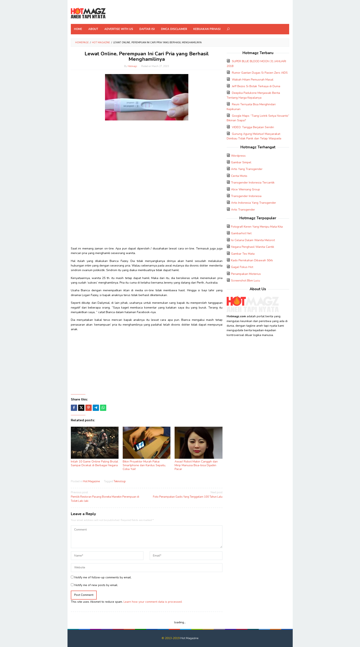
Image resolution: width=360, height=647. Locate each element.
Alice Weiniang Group (245, 189)
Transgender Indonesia (246, 196)
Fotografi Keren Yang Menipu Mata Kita (257, 227)
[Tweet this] (81, 408)
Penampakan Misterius (246, 274)
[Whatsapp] (103, 408)
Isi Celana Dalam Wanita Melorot (253, 240)
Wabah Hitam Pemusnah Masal (252, 80)
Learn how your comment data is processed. (153, 602)
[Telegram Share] (96, 408)
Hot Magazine (91, 481)
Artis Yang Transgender (246, 169)
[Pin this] (88, 408)
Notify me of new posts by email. (96, 585)
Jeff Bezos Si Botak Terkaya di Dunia (256, 86)
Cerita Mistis (239, 176)
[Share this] (74, 408)
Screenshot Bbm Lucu (245, 281)
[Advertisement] (146, 153)
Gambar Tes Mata (243, 254)
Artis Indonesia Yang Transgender (253, 203)
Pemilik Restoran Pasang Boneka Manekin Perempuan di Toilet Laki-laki (105, 497)
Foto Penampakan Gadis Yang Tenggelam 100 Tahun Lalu (187, 495)
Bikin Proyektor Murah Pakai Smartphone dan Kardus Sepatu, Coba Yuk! (144, 465)
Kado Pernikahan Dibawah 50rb (252, 260)
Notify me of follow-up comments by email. (102, 577)
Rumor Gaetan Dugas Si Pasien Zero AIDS (260, 73)
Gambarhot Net (241, 233)
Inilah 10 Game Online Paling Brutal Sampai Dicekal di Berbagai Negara (94, 463)
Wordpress (238, 156)
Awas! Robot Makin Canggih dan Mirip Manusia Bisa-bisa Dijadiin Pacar (196, 465)
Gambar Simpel (241, 162)
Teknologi (120, 481)
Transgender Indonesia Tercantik (253, 183)
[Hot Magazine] (88, 13)
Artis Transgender (243, 210)
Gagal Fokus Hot (242, 267)
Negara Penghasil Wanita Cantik (252, 247)
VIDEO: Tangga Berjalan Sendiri (253, 127)
